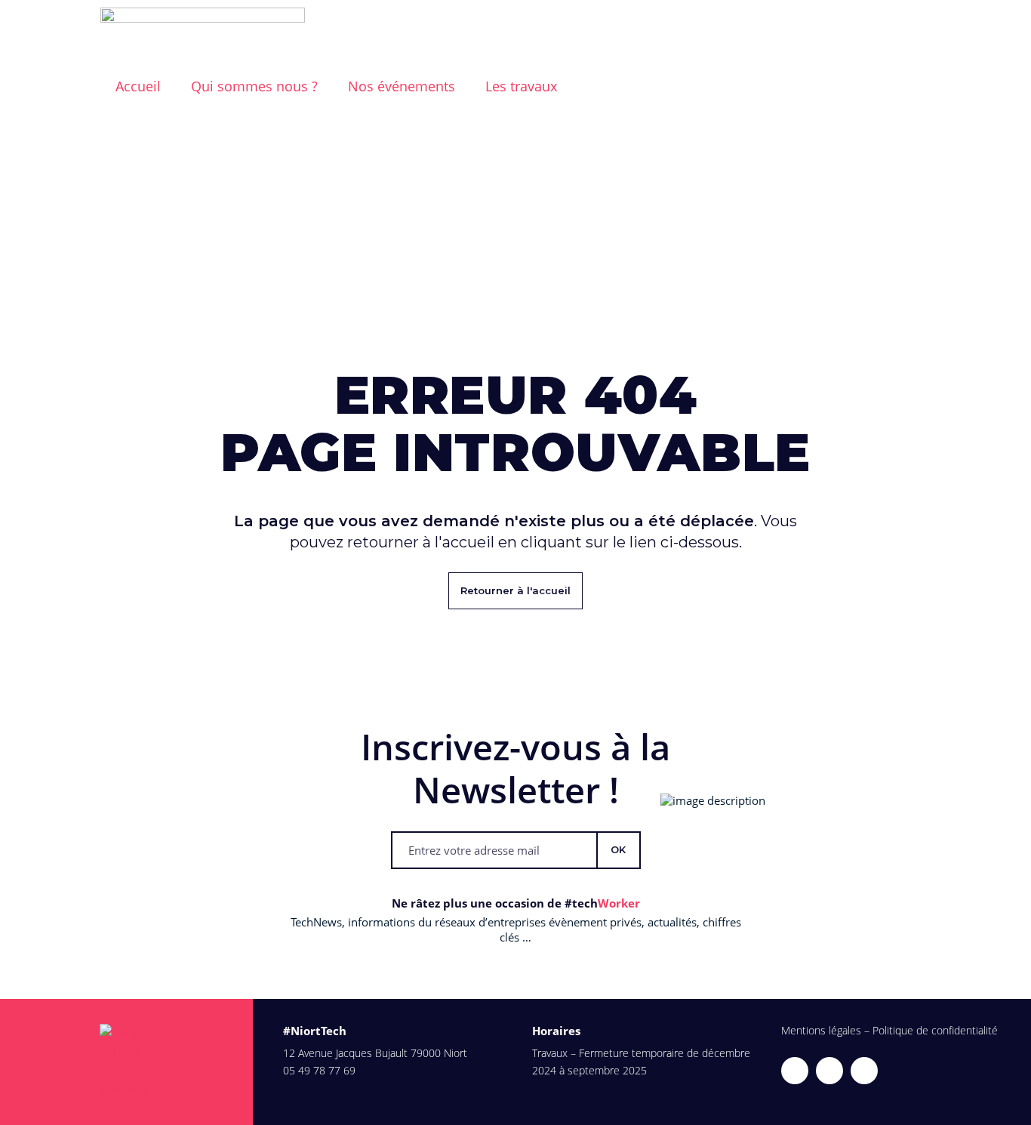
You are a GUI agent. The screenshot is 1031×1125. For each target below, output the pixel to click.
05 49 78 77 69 (319, 1070)
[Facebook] (864, 1070)
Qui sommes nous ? (254, 86)
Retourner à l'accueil (515, 590)
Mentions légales (821, 1030)
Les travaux (521, 86)
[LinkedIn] (829, 1070)
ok (618, 849)
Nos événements (401, 86)
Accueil (138, 86)
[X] (794, 1070)
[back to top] (1010, 1104)
